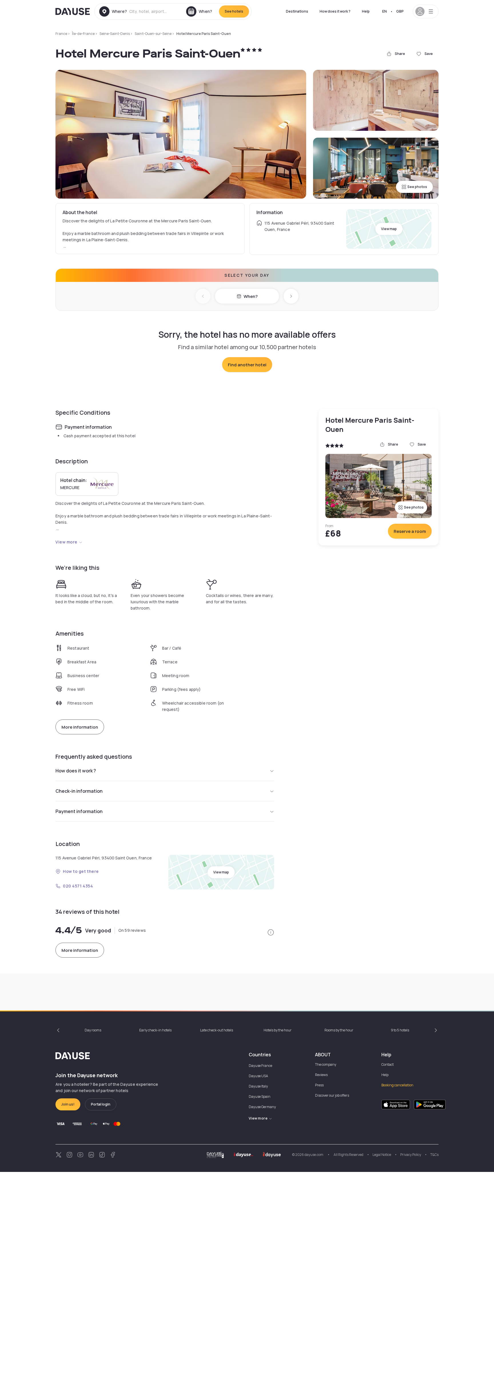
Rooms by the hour (338, 1030)
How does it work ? (335, 11)
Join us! (68, 1104)
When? (251, 296)
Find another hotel (247, 365)
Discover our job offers (332, 1095)
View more (66, 542)
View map (389, 228)
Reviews (321, 1074)
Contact (387, 1064)
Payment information (79, 811)
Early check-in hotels (155, 1030)
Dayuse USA (258, 1075)
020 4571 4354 (78, 886)
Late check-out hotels (216, 1030)
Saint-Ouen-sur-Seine (153, 33)
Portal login (100, 1104)
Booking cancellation (397, 1085)
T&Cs (434, 1154)
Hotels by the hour (278, 1030)
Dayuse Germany (262, 1106)
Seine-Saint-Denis (114, 33)
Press (319, 1085)
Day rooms (93, 1030)
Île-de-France (83, 33)
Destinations (297, 11)
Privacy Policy (410, 1154)
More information (79, 727)
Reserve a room (410, 531)
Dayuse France (260, 1065)
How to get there (81, 871)
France (61, 33)
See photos (417, 186)
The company (325, 1064)
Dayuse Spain (259, 1096)
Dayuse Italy (258, 1086)
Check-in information (79, 791)
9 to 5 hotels (400, 1030)
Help (366, 11)
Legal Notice (382, 1154)
